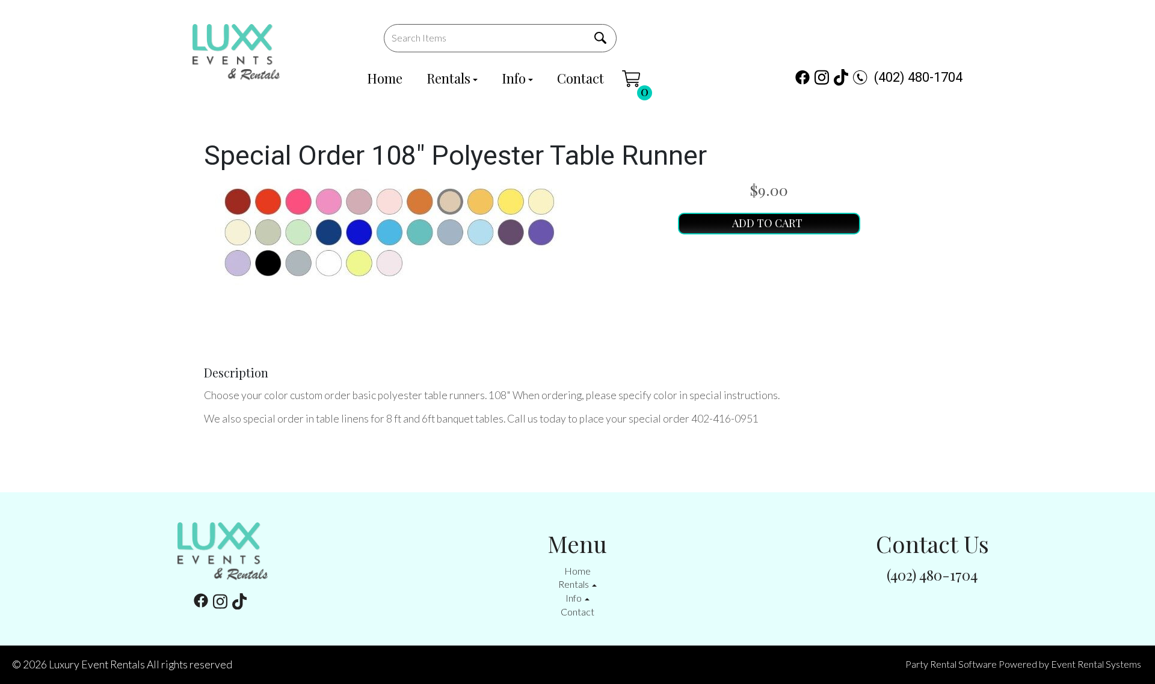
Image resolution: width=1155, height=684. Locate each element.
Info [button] (574, 597)
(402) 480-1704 (918, 77)
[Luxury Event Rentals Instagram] (822, 77)
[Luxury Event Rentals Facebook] (802, 77)
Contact (580, 78)
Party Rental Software (951, 664)
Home (384, 78)
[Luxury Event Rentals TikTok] (841, 77)
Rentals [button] (574, 584)
